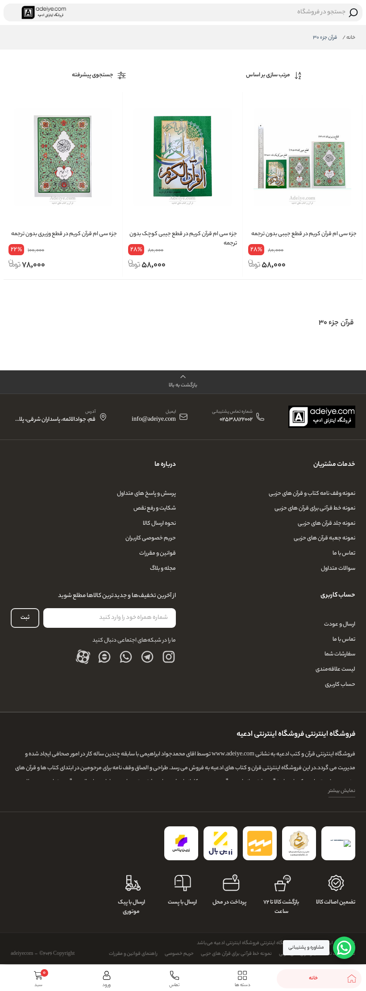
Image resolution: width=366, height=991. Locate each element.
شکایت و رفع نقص (154, 508)
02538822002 (236, 420)
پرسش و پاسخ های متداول (146, 493)
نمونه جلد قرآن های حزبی (326, 523)
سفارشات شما (339, 654)
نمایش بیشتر (342, 791)
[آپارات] (83, 657)
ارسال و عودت (339, 624)
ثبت (25, 617)
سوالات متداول (338, 568)
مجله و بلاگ (163, 568)
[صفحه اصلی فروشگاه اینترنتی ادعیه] (321, 417)
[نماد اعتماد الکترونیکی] (338, 843)
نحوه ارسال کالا (159, 523)
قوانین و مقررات (157, 553)
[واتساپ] (126, 657)
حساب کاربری (340, 684)
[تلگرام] (147, 657)
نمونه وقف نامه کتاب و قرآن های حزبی (312, 493)
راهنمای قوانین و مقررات (133, 954)
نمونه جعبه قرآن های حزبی (324, 538)
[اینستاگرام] (169, 657)
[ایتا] (104, 657)
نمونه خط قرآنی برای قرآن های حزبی (314, 508)
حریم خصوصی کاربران (150, 538)
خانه (348, 37)
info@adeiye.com (154, 420)
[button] (183, 382)
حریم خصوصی (179, 954)
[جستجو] (353, 12)
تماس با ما (344, 553)
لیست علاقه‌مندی (335, 669)
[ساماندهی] (299, 843)
